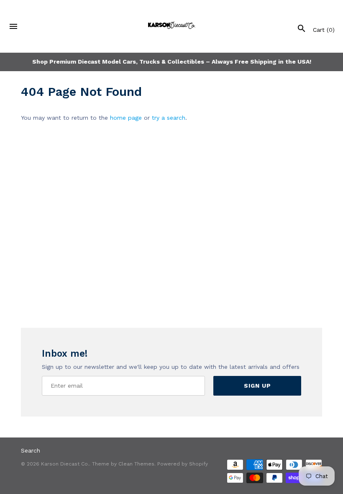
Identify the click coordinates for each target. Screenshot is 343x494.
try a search (168, 117)
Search (30, 450)
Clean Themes (136, 464)
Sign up (257, 385)
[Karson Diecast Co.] (172, 26)
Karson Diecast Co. (65, 464)
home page (126, 117)
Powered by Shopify (182, 464)
